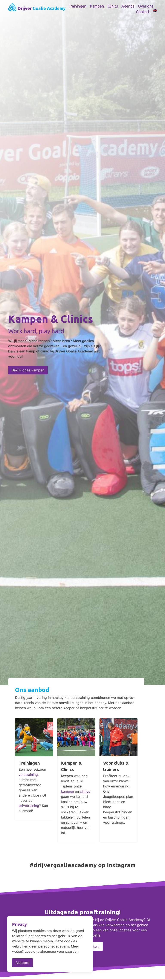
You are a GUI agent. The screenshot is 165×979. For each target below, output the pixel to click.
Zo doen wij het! (25, 380)
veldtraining (28, 774)
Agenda (127, 6)
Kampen (97, 6)
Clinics (112, 6)
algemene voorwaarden (59, 951)
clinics (85, 791)
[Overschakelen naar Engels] (155, 10)
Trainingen (77, 6)
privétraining (29, 805)
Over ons (145, 6)
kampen (67, 791)
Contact (143, 12)
